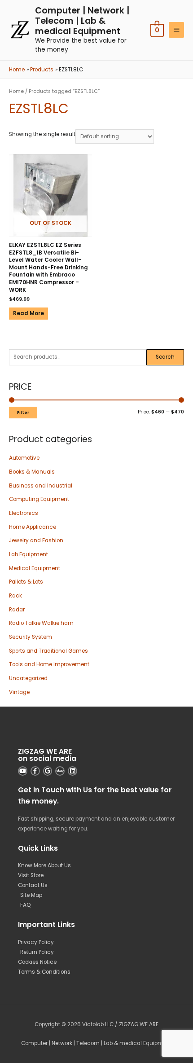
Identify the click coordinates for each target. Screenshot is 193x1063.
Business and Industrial (40, 485)
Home (16, 91)
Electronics (23, 513)
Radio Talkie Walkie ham (41, 623)
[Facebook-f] (35, 771)
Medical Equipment (34, 568)
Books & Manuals (32, 471)
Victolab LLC (98, 1024)
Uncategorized (28, 678)
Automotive (24, 457)
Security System (30, 637)
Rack (15, 595)
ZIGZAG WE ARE (138, 1024)
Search (165, 356)
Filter (23, 412)
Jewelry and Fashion (36, 540)
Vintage (19, 692)
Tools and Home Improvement (49, 664)
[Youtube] (22, 771)
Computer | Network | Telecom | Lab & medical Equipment (82, 20)
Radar (17, 609)
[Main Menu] (176, 30)
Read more (28, 313)
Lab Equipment (28, 554)
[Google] (48, 771)
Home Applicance (32, 527)
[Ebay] (60, 771)
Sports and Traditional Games (48, 650)
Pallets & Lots (26, 581)
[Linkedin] (72, 771)
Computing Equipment (39, 499)
